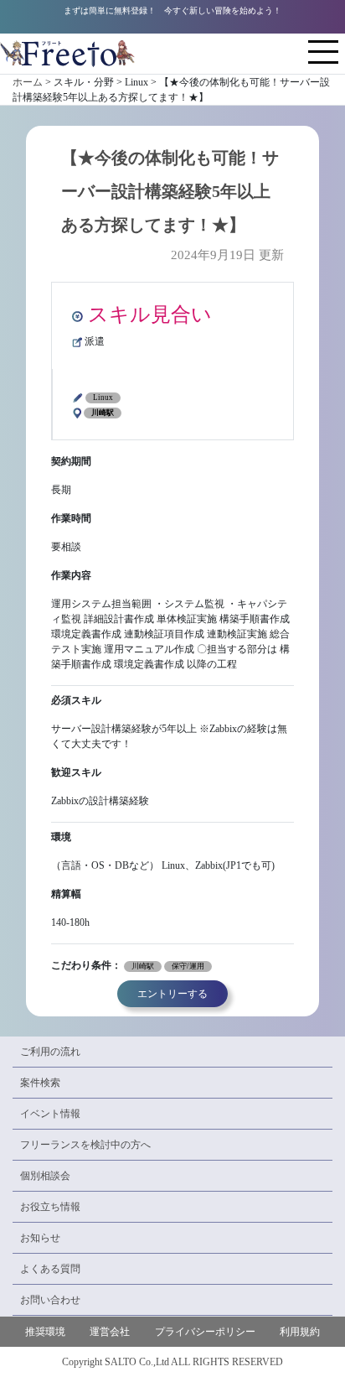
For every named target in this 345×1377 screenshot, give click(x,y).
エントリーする (172, 994)
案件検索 (40, 1083)
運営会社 (110, 1332)
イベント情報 (50, 1114)
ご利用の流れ (50, 1051)
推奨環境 (45, 1332)
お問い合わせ (50, 1300)
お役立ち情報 (50, 1207)
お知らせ (40, 1238)
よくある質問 (50, 1269)
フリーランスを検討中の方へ (85, 1145)
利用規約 (300, 1332)
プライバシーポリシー (205, 1332)
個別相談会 (45, 1176)
